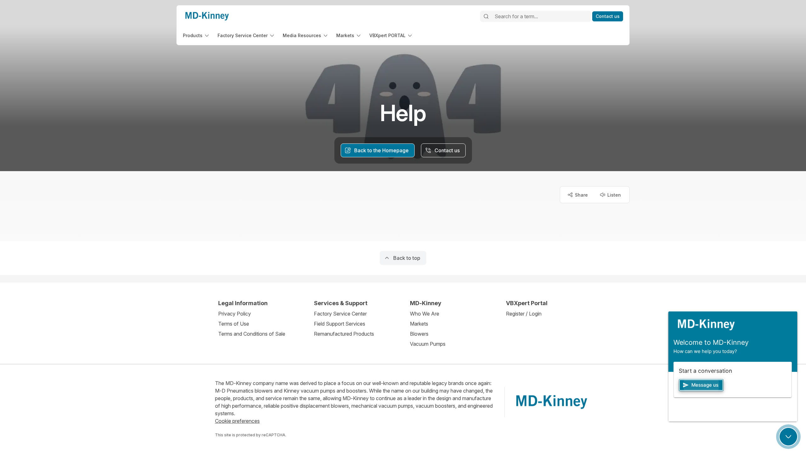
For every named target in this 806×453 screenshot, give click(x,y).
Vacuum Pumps (428, 344)
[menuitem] (196, 35)
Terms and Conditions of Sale (251, 334)
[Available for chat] (788, 436)
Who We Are (424, 313)
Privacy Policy (234, 313)
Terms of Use (233, 324)
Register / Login (524, 313)
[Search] (486, 16)
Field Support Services (339, 324)
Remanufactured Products (344, 334)
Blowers (419, 334)
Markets (419, 324)
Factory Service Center (340, 313)
